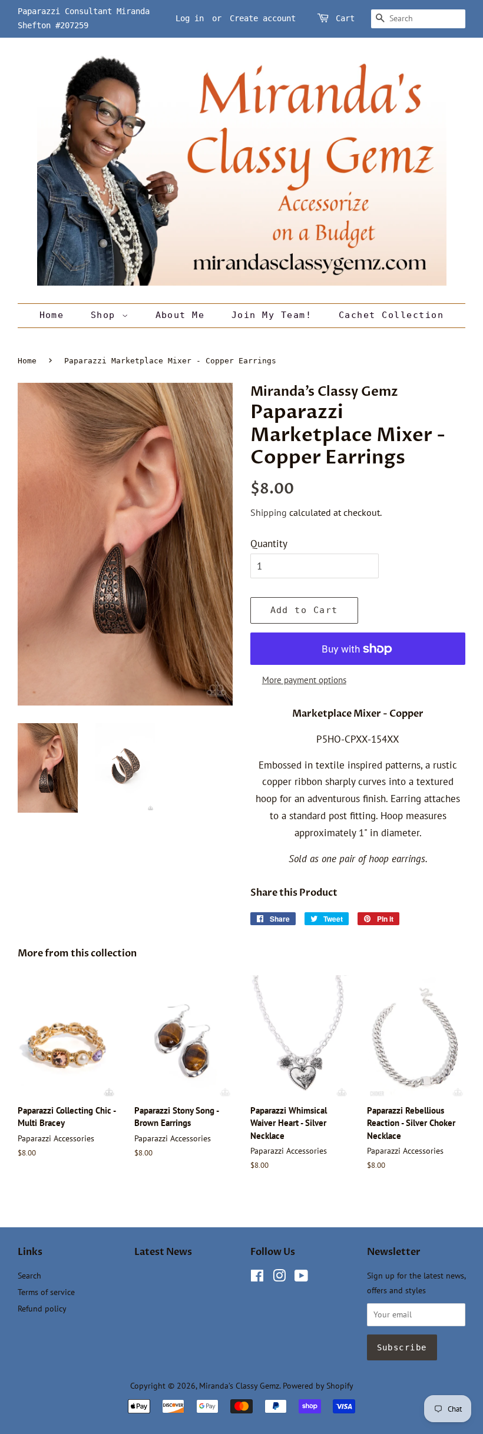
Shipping (268, 512)
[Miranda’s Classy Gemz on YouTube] (301, 1277)
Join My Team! (271, 315)
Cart (345, 18)
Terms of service (46, 1291)
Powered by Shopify (318, 1385)
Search (29, 1275)
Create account (263, 18)
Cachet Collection (391, 315)
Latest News (163, 1252)
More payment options (304, 679)
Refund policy (42, 1308)
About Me (180, 315)
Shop (106, 315)
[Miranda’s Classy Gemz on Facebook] (257, 1277)
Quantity (268, 543)
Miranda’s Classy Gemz (239, 1385)
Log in (190, 18)
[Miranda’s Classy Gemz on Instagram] (279, 1277)
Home (51, 315)
